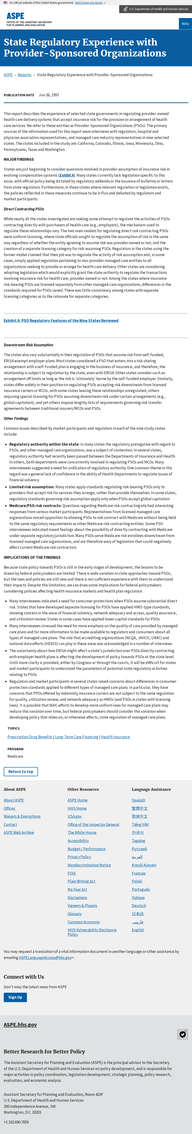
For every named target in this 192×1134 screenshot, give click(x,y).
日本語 (138, 913)
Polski (137, 881)
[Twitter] (182, 1034)
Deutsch (139, 905)
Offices (9, 808)
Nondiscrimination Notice (89, 865)
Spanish (138, 800)
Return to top (20, 771)
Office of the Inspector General (93, 824)
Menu (185, 24)
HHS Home (77, 808)
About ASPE (14, 800)
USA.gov (75, 816)
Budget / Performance (86, 848)
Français (139, 873)
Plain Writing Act (81, 881)
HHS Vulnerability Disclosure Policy (92, 932)
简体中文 (140, 816)
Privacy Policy (79, 856)
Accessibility (78, 840)
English (138, 930)
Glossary (75, 913)
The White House (82, 832)
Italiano (138, 897)
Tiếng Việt (140, 824)
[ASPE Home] (29, 19)
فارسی (137, 922)
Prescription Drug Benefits (29, 736)
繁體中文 (140, 808)
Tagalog (138, 840)
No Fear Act (77, 889)
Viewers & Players (82, 905)
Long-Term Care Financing (76, 736)
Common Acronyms (84, 922)
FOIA (72, 873)
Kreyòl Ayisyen (144, 865)
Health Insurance (115, 736)
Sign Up (15, 997)
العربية (137, 856)
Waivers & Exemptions (22, 816)
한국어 (138, 832)
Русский (139, 848)
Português (141, 889)
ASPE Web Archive (19, 832)
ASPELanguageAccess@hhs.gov (45, 957)
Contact (10, 824)
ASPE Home (78, 800)
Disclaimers (77, 897)
